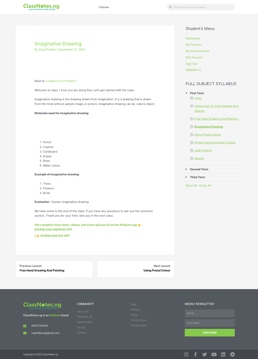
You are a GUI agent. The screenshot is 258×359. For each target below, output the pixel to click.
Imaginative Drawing (208, 126)
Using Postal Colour (207, 134)
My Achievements (197, 51)
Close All (205, 185)
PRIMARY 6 (193, 70)
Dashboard (193, 38)
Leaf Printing (203, 150)
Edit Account (194, 57)
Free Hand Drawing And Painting (216, 119)
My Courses (194, 44)
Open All (191, 185)
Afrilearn (55, 315)
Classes (104, 7)
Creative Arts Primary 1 (61, 81)
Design (199, 158)
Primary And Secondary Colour (215, 142)
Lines (198, 98)
